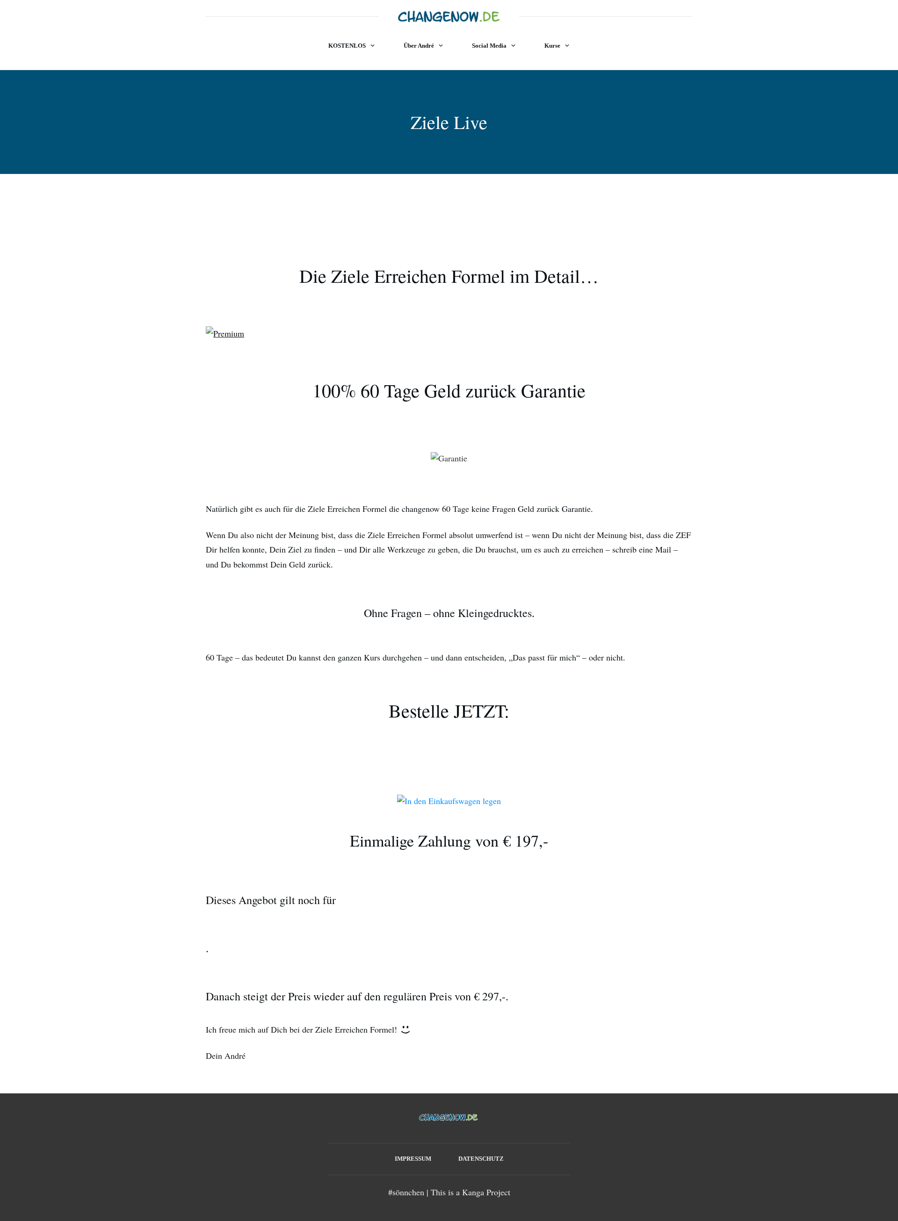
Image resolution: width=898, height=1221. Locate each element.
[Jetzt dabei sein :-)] (449, 799)
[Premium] (225, 332)
